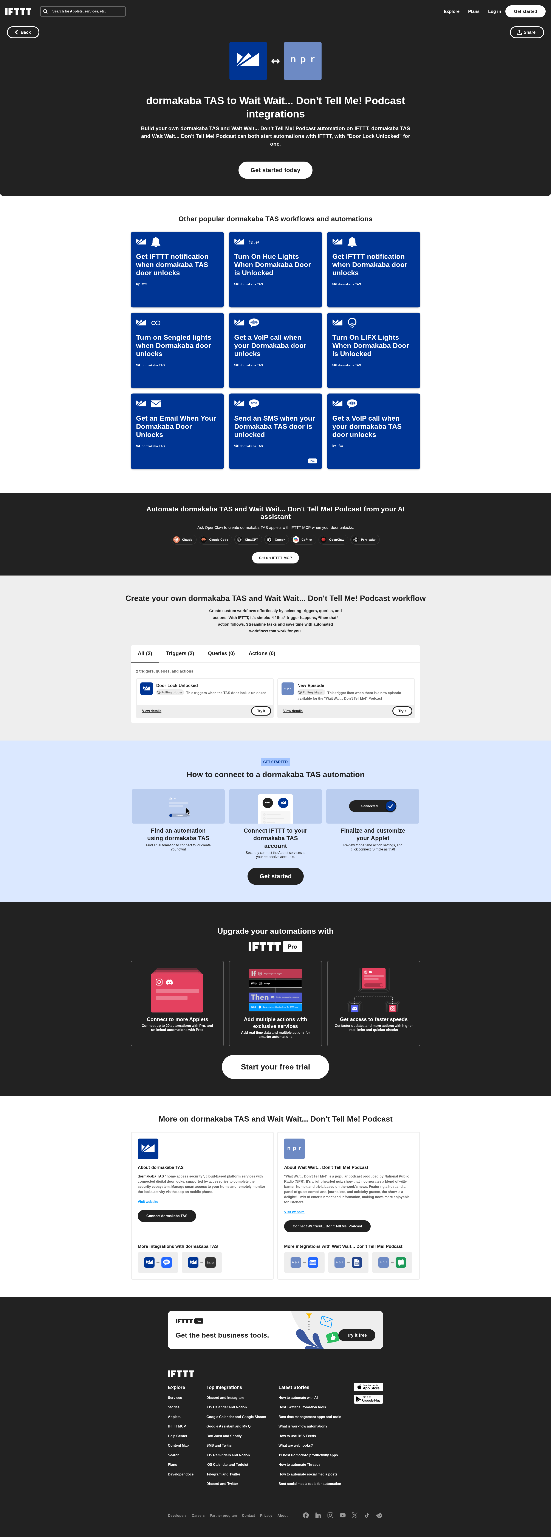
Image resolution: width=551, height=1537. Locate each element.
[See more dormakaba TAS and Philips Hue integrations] (202, 1262)
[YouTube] (343, 1515)
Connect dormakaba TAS (166, 1216)
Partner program (223, 1515)
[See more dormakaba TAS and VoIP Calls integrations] (158, 1262)
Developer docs (181, 1474)
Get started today (275, 170)
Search (174, 1455)
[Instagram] (330, 1515)
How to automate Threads (299, 1464)
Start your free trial (275, 1066)
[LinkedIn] (318, 1515)
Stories (174, 1407)
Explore (452, 11)
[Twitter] (355, 1515)
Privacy (266, 1515)
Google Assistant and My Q (228, 1426)
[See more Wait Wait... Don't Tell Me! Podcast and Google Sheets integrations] (348, 1262)
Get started (525, 11)
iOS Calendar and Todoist (227, 1464)
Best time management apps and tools (310, 1416)
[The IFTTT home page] (18, 11)
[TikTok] (367, 1515)
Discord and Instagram (225, 1397)
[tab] (145, 654)
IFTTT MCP (177, 1426)
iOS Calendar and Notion (226, 1407)
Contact (248, 1515)
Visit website (148, 1202)
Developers (177, 1515)
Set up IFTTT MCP (275, 558)
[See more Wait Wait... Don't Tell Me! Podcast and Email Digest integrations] (304, 1262)
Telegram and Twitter (223, 1474)
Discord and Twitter (222, 1484)
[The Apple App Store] (368, 1388)
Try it (261, 711)
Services (175, 1397)
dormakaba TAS (185, 100)
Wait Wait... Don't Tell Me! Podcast (322, 100)
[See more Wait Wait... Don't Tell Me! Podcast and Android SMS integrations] (392, 1262)
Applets (174, 1416)
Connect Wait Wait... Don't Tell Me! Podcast (327, 1226)
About (282, 1515)
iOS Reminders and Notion (228, 1455)
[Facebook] (306, 1515)
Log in (494, 11)
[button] (276, 876)
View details (151, 711)
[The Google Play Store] (368, 1400)
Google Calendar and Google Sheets (236, 1416)
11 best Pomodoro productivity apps (308, 1455)
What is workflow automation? (303, 1426)
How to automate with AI (298, 1397)
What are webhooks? (296, 1445)
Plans (474, 11)
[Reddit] (379, 1515)
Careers (198, 1515)
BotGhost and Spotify (224, 1436)
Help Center (177, 1436)
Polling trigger (171, 692)
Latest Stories (294, 1387)
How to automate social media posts (308, 1474)
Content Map (178, 1445)
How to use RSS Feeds (297, 1436)
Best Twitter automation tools (302, 1407)
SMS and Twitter (219, 1445)
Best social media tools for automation (310, 1484)
